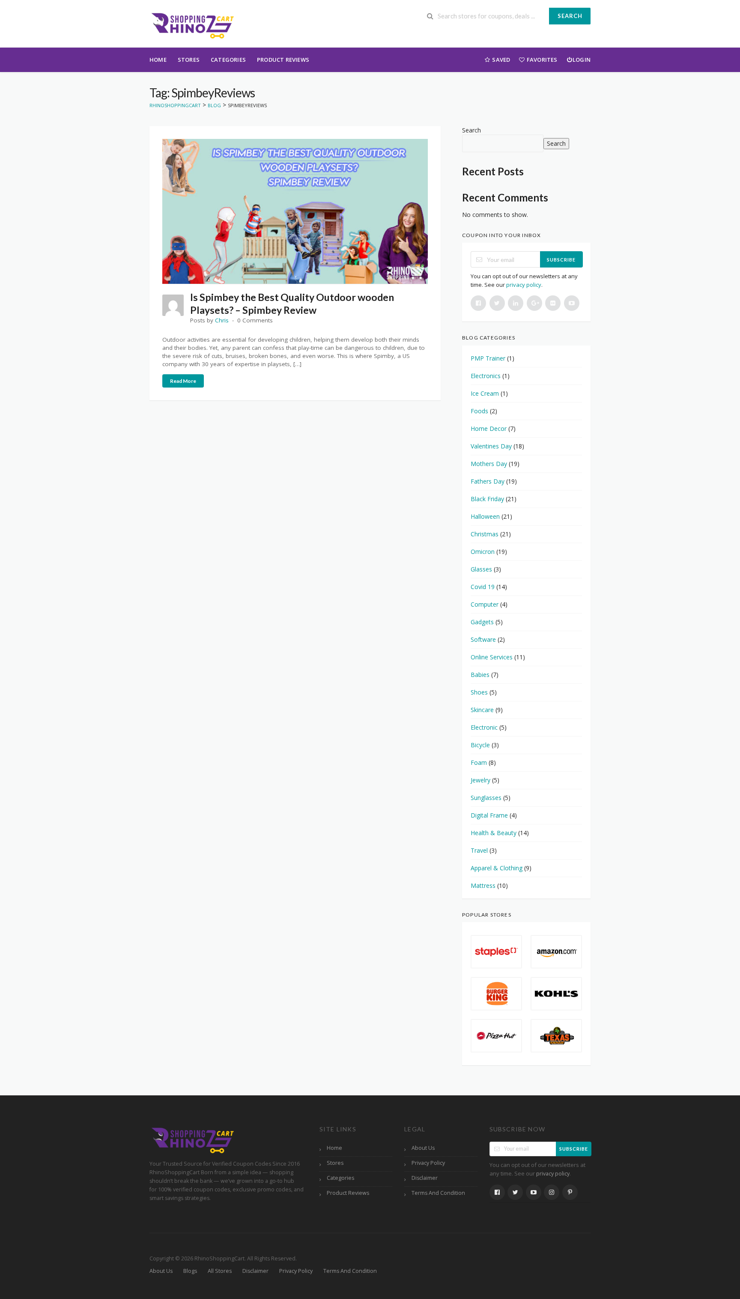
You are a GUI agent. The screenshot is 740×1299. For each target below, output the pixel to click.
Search (570, 15)
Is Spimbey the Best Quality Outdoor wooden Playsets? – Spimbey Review (292, 303)
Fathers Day (487, 481)
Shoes (479, 692)
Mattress (483, 885)
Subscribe (561, 259)
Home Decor (489, 428)
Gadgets (482, 622)
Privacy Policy (428, 1163)
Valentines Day (491, 446)
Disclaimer (425, 1178)
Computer (484, 604)
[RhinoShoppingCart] (192, 25)
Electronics (486, 376)
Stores (189, 59)
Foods (479, 411)
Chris (222, 320)
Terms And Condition (438, 1193)
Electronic (484, 727)
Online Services (492, 657)
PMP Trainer (488, 358)
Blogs (190, 1271)
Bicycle (480, 745)
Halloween (485, 516)
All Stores (220, 1271)
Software (483, 639)
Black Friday (487, 499)
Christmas (484, 534)
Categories (228, 59)
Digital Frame (489, 815)
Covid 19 (483, 587)
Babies (480, 675)
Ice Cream (485, 393)
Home (158, 59)
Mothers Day (489, 464)
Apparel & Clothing (496, 868)
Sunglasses (486, 798)
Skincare (482, 710)
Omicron (483, 551)
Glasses (481, 569)
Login (582, 59)
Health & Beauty (493, 833)
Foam (479, 762)
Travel (479, 850)
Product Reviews (283, 59)
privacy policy (523, 285)
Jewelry (480, 780)
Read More (183, 381)
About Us (423, 1148)
